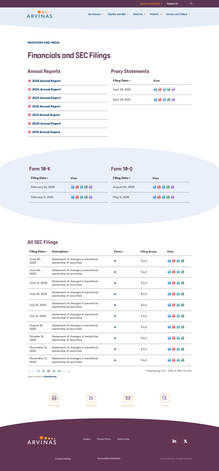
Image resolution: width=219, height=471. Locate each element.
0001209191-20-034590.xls (182, 261)
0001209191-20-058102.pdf (173, 360)
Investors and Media (150, 3)
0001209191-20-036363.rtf (178, 283)
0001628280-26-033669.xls (168, 197)
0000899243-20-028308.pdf (173, 338)
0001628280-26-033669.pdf (159, 197)
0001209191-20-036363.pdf (173, 283)
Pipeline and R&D (116, 14)
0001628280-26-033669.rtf (163, 197)
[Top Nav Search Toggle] (191, 3)
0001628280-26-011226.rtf (81, 187)
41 (39, 370)
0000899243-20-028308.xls (182, 338)
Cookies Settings (63, 458)
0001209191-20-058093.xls (182, 349)
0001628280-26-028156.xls (169, 90)
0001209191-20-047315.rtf (178, 327)
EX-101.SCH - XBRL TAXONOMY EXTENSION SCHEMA (173, 90)
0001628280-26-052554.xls (168, 187)
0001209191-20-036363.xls (182, 283)
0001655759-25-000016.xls (86, 197)
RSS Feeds (91, 398)
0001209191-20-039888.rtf (178, 305)
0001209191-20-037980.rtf (178, 294)
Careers (86, 439)
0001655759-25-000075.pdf (160, 100)
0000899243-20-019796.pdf (173, 316)
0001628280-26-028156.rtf (164, 90)
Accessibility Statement (109, 458)
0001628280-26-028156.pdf (160, 90)
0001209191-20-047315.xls (182, 327)
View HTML (155, 90)
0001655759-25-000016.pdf (77, 197)
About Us (138, 14)
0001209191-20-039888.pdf (173, 305)
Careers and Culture (176, 14)
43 (49, 370)
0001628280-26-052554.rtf (163, 187)
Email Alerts (128, 398)
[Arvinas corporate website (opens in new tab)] (39, 437)
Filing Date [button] (120, 80)
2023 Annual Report (46, 98)
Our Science (94, 14)
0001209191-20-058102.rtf (178, 360)
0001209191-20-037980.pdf (173, 294)
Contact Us (172, 3)
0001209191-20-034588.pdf (173, 272)
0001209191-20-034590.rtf (178, 261)
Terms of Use (123, 439)
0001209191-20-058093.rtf (178, 349)
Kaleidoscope (50, 377)
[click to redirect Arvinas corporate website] (39, 12)
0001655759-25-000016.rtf (81, 197)
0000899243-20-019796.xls (182, 316)
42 (44, 370)
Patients (154, 14)
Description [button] (60, 251)
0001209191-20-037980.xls (182, 294)
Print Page (54, 398)
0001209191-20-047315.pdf (173, 327)
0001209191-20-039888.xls (182, 305)
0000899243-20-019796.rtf (178, 316)
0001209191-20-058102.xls (182, 360)
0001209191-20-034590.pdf (173, 261)
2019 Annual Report (46, 132)
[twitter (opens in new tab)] (185, 441)
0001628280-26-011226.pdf (77, 187)
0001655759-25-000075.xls (169, 100)
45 (60, 370)
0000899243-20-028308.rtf (178, 338)
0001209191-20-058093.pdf (173, 349)
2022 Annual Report (46, 106)
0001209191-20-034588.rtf (178, 272)
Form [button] (117, 251)
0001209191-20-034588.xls (182, 272)
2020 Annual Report (46, 123)
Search (165, 398)
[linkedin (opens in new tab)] (174, 441)
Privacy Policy (104, 439)
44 (54, 370)
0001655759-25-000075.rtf (164, 100)
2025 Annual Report (46, 80)
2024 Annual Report (46, 89)
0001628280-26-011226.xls (86, 187)
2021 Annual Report (46, 115)
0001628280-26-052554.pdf (159, 187)
